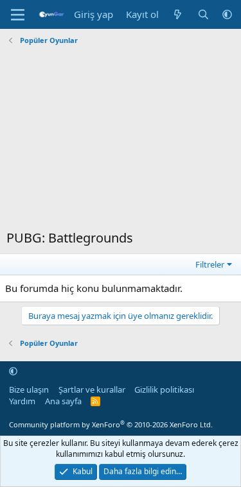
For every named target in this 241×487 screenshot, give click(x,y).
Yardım (22, 401)
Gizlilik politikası (164, 389)
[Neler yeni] (177, 14)
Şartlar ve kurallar (91, 389)
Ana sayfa (63, 401)
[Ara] (203, 14)
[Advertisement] (120, 139)
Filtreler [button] (209, 264)
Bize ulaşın (29, 389)
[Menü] (18, 15)
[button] (227, 14)
